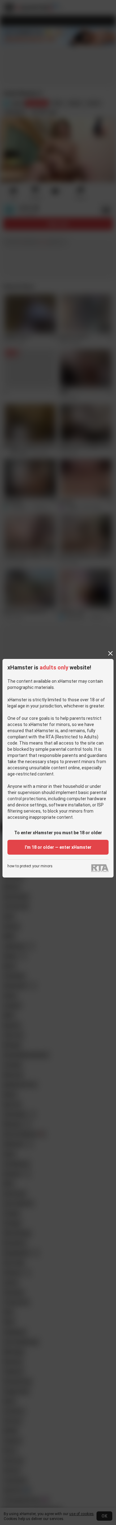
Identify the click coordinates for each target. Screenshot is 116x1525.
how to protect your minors (30, 866)
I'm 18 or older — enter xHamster (58, 847)
